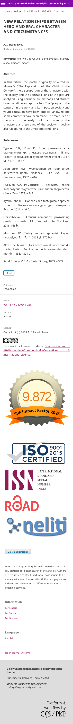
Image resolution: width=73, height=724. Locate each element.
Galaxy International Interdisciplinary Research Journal (39, 3)
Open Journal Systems (17, 652)
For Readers (11, 607)
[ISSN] (36, 490)
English (9, 638)
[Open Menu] (3, 3)
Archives (18, 11)
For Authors (11, 612)
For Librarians (12, 618)
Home (6, 11)
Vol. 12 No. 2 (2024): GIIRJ (39, 11)
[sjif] (36, 429)
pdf (10, 272)
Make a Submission (18, 551)
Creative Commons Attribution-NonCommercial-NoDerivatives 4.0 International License (36, 350)
